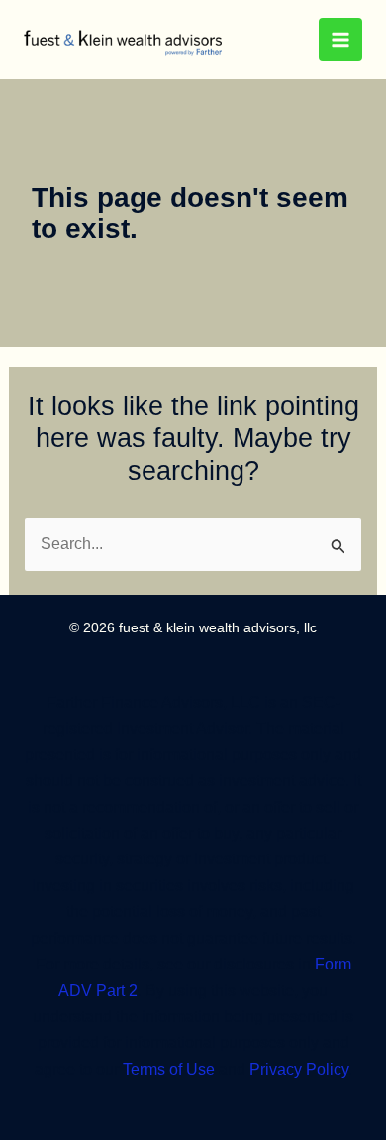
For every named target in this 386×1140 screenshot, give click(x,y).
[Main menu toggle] (340, 39)
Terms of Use (167, 1069)
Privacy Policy (296, 1069)
